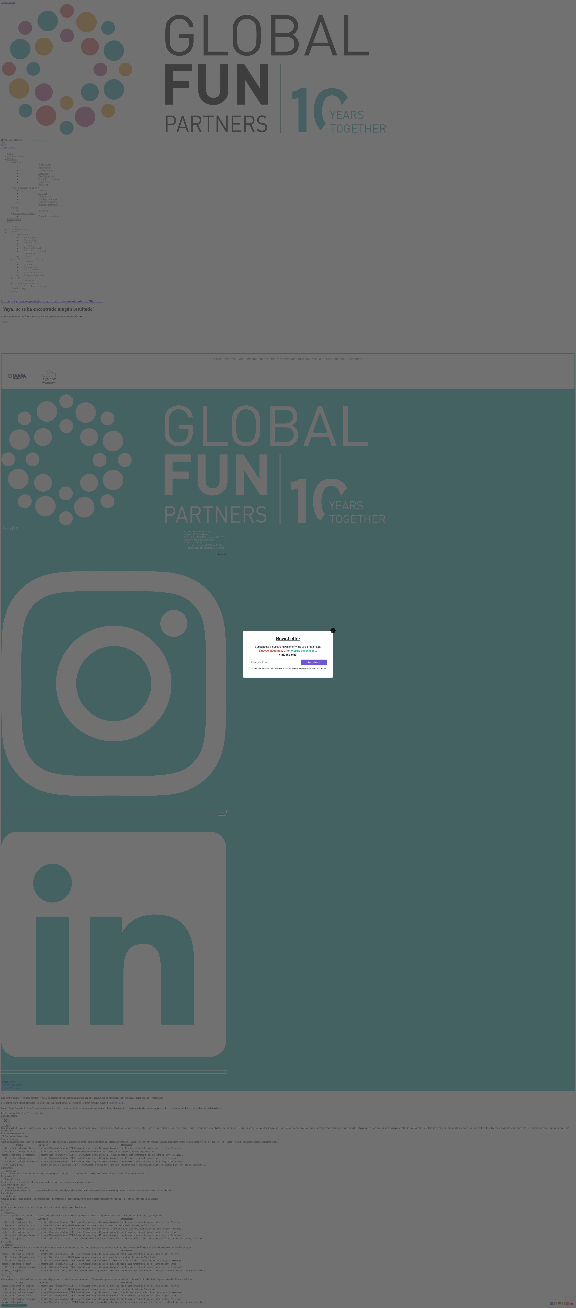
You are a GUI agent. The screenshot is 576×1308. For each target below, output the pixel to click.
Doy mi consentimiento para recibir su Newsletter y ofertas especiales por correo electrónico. (289, 668)
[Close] (333, 630)
